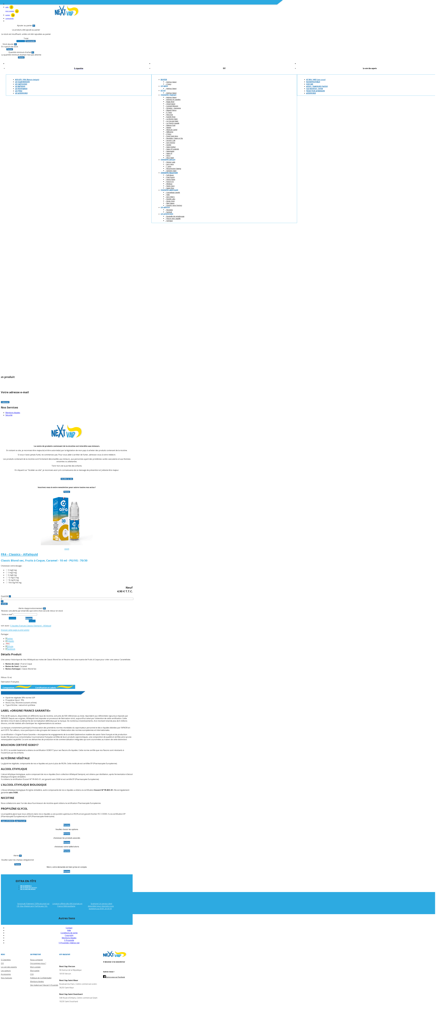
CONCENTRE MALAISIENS (169, 173)
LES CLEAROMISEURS (22, 82)
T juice (168, 166)
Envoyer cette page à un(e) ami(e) (15, 630)
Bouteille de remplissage (175, 216)
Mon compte (35, 967)
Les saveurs (6, 970)
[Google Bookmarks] (9, 646)
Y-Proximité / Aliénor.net (69, 943)
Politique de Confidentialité (40, 978)
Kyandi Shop (170, 117)
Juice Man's (170, 197)
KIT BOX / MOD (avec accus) (316, 80)
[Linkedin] (9, 641)
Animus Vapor (171, 82)
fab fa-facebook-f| (26, 886)
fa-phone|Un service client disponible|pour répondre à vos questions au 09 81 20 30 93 (101, 906)
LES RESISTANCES (21, 89)
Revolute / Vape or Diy (174, 138)
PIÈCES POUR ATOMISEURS (315, 91)
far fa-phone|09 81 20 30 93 (28, 887)
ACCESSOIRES (311, 93)
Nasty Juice (170, 186)
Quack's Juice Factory (174, 205)
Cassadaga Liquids (173, 192)
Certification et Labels (45, 687)
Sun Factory (170, 142)
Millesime (169, 132)
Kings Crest (170, 201)
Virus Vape (170, 158)
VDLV (168, 155)
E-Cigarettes (6, 959)
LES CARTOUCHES (21, 84)
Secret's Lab (170, 140)
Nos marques (6, 978)
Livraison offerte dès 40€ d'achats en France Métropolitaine (67, 904)
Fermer (32, 621)
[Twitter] (9, 638)
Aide (69, 930)
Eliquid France (171, 110)
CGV (32, 974)
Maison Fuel (170, 125)
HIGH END (309, 84)
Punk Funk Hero (172, 136)
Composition (8, 687)
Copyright (69, 935)
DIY (2, 963)
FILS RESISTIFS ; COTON (314, 89)
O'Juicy (168, 84)
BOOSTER (164, 80)
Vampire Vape (171, 171)
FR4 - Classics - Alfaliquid (19, 554)
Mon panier (35, 970)
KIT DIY (163, 91)
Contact (69, 928)
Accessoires (6, 974)
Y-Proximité (69, 940)
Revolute (169, 210)
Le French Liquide (172, 123)
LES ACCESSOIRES (21, 93)
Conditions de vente (69, 933)
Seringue (169, 221)
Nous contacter (36, 959)
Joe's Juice (170, 164)
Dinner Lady (170, 162)
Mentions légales (12, 412)
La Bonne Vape (172, 119)
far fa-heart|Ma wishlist (28, 889)
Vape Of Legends (172, 149)
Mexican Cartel (171, 130)
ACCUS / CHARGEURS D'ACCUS (317, 86)
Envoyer (28, 618)
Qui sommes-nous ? (38, 963)
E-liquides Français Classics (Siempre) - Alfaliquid (30, 625)
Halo (168, 195)
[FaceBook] (10, 649)
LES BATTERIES (20, 86)
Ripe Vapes (170, 203)
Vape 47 (169, 153)
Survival (169, 212)
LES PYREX (18, 91)
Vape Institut (171, 147)
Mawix (168, 127)
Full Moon (170, 175)
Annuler (12, 618)
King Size (169, 114)
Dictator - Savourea (173, 108)
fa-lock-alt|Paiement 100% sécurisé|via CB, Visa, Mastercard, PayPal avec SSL (33, 904)
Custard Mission (172, 106)
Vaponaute (170, 151)
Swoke (168, 145)
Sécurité (8, 415)
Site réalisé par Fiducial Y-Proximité (44, 985)
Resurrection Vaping (173, 168)
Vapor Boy (170, 188)
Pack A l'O (170, 181)
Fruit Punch (170, 177)
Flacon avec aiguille (173, 218)
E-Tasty (169, 112)
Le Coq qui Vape (172, 121)
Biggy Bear (170, 102)
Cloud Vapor (170, 104)
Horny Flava (170, 179)
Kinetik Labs (170, 199)
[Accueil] (114, 956)
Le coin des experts (9, 967)
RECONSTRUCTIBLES (313, 82)
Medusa (169, 184)
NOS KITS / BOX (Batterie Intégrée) (27, 80)
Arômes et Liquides (173, 99)
